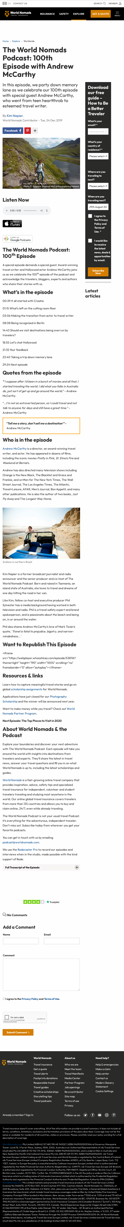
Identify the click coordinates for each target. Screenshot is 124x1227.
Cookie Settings (104, 1091)
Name (6, 934)
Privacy (69, 1105)
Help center (102, 1073)
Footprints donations (46, 1078)
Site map (70, 1096)
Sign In (29, 1115)
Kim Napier (14, 116)
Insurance (47, 13)
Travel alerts (41, 1073)
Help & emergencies (107, 1064)
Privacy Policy (30, 998)
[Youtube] (100, 1115)
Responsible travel (44, 1082)
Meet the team (73, 1069)
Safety (64, 13)
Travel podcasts (43, 1101)
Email (47, 934)
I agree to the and (101, 223)
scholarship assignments (26, 689)
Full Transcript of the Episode (22, 867)
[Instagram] (107, 1115)
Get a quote (100, 13)
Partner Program (74, 1082)
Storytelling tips (43, 1096)
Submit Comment (17, 1032)
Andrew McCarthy (14, 448)
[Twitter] (85, 1115)
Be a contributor (74, 1091)
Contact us (20, 3)
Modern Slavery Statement (105, 1084)
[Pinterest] (114, 1115)
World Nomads (18, 13)
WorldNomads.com (12, 1144)
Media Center (72, 1078)
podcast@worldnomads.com (21, 842)
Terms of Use (51, 998)
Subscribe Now (98, 272)
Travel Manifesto (74, 1073)
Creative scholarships (46, 1091)
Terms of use (72, 1101)
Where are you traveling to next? (96, 175)
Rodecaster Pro (28, 849)
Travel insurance (43, 1064)
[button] (117, 13)
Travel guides (41, 1087)
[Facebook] (92, 1115)
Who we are (71, 1064)
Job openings (72, 1087)
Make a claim (103, 1069)
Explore (78, 13)
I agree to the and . (32, 998)
